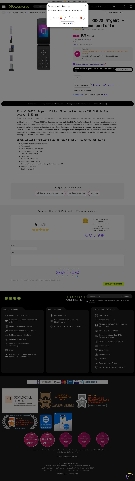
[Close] (85, 5)
